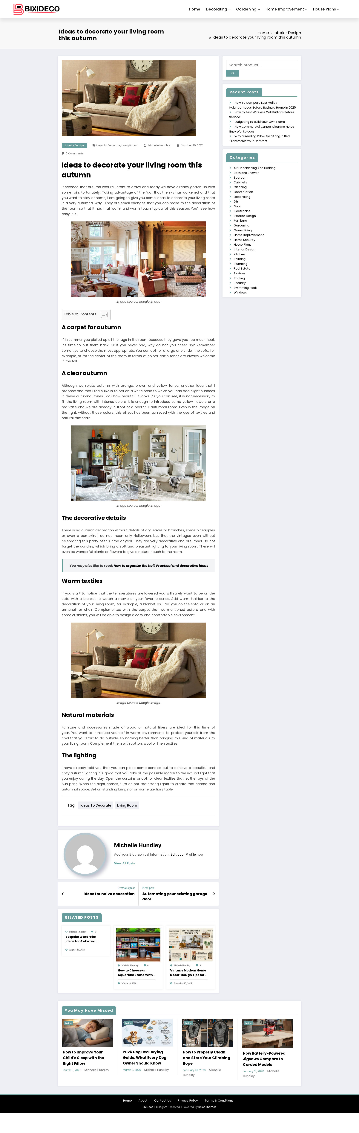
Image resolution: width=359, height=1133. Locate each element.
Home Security (244, 240)
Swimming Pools (245, 288)
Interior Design (74, 145)
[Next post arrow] (214, 894)
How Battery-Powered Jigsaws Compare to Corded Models (204, 1059)
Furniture (240, 220)
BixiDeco (148, 1107)
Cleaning (240, 187)
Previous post (126, 887)
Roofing (239, 278)
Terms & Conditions (219, 1100)
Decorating (216, 9)
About (143, 1100)
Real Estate (242, 268)
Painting (240, 259)
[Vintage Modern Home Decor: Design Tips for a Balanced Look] (191, 944)
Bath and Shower (246, 173)
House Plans (324, 9)
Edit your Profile (183, 854)
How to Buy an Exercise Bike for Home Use (264, 1054)
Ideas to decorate (108, 145)
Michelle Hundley (159, 145)
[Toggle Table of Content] (102, 315)
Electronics (242, 211)
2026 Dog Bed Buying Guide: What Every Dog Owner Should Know (84, 1057)
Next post (148, 887)
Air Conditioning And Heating (254, 168)
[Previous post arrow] (63, 894)
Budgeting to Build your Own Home (259, 122)
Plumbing (240, 264)
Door (237, 206)
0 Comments (74, 153)
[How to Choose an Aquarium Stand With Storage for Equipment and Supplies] (138, 944)
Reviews (240, 273)
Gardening (246, 9)
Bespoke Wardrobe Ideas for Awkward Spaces (80, 939)
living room (129, 145)
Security (240, 283)
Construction (243, 192)
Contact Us (162, 1100)
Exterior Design (245, 216)
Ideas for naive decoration (109, 893)
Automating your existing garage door (174, 896)
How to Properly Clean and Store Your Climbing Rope (146, 1058)
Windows (240, 292)
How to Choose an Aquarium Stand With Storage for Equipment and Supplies (136, 972)
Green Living (243, 230)
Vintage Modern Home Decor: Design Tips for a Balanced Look (188, 972)
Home (194, 9)
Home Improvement (285, 9)
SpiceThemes (207, 1107)
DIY (236, 201)
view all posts (124, 863)
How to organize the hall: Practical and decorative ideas (161, 565)
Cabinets (240, 182)
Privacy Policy (188, 1100)
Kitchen (239, 254)
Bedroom (240, 177)
